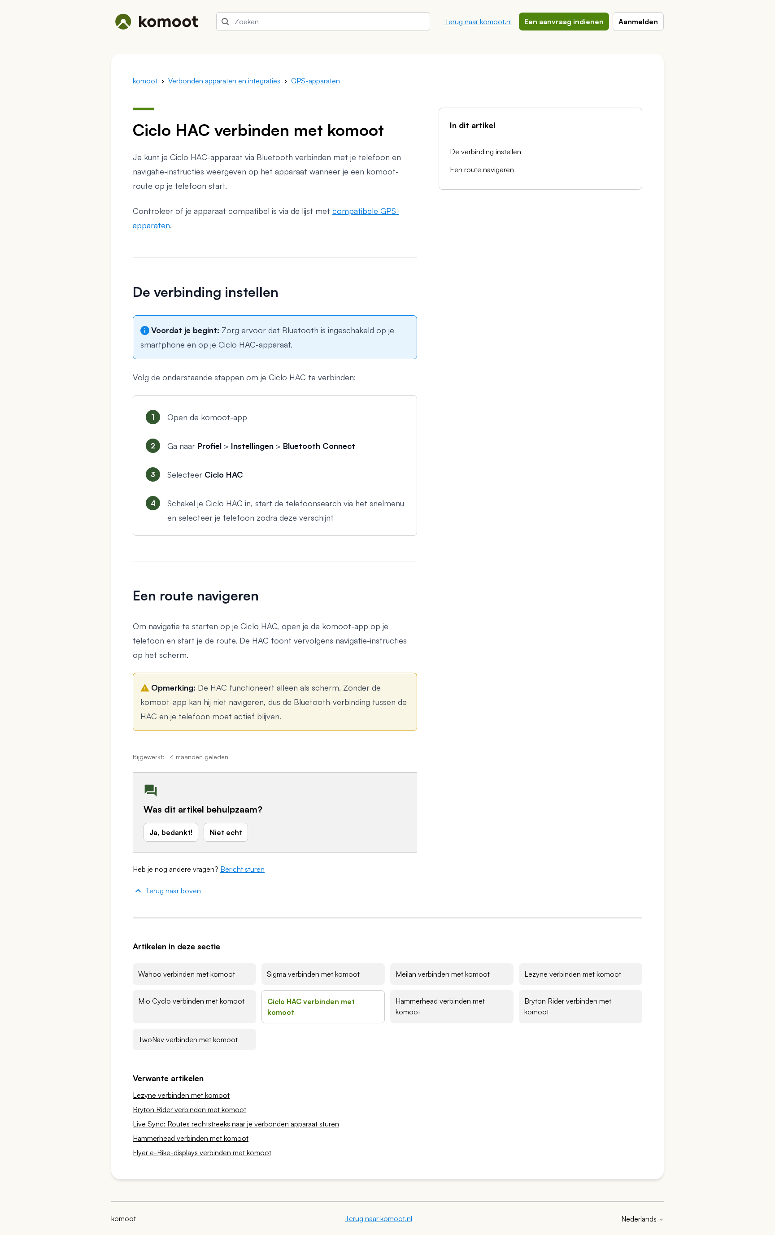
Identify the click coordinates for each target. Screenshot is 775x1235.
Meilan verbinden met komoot (443, 974)
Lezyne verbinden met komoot (572, 974)
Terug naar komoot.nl (478, 21)
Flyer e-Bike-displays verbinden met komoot (202, 1152)
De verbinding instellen (485, 151)
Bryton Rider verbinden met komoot (567, 1006)
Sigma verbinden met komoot (313, 974)
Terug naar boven (173, 890)
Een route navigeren (482, 169)
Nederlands (639, 1218)
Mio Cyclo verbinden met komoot (191, 1000)
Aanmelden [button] (638, 21)
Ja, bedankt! (170, 832)
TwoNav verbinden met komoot (188, 1039)
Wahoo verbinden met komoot (186, 974)
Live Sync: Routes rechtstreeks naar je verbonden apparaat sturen (236, 1123)
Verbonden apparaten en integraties (224, 80)
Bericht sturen (242, 869)
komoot (145, 80)
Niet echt (225, 832)
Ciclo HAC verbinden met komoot (311, 1007)
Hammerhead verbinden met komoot (440, 1006)
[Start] (156, 21)
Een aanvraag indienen (564, 21)
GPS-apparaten (315, 80)
